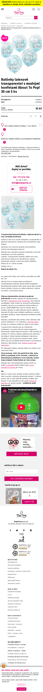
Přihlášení (33, 9)
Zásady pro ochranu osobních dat (19, 571)
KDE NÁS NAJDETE (14, 642)
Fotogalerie (12, 636)
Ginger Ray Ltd (23, 156)
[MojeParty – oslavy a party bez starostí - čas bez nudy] (18, 11)
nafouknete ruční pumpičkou (19, 301)
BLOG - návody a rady (15, 633)
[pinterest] (24, 530)
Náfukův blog (21, 454)
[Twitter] (17, 530)
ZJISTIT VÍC (29, 502)
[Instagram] (31, 530)
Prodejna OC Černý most (17, 663)
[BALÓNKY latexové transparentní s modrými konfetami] (17, 229)
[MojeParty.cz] (21, 514)
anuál (19, 630)
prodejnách (10, 365)
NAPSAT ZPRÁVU (23, 189)
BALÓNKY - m (12, 630)
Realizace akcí (12, 607)
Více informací (6, 153)
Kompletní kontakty (14, 591)
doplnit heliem (33, 322)
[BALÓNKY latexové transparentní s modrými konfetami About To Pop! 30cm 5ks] (21, 54)
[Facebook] (10, 530)
